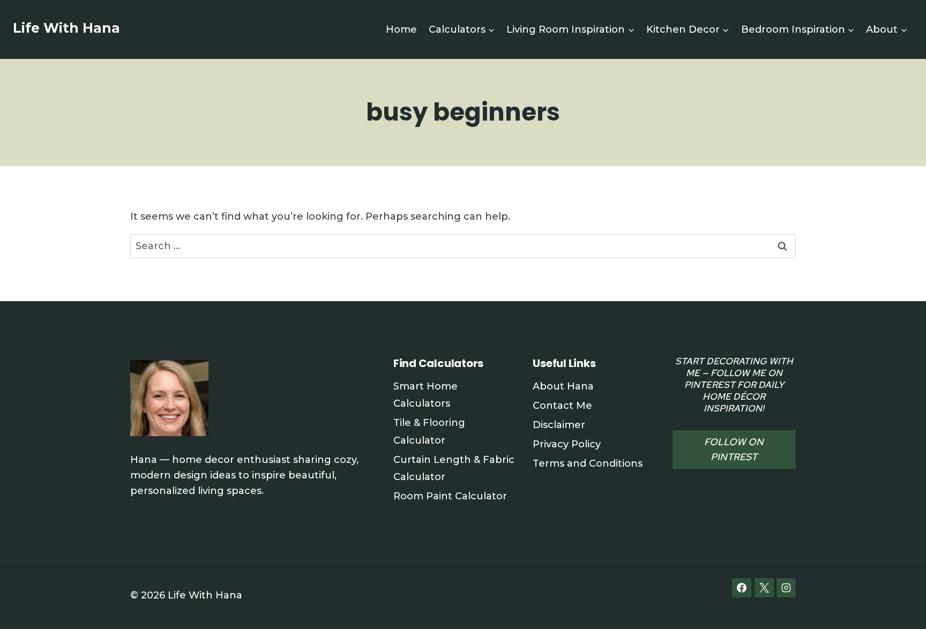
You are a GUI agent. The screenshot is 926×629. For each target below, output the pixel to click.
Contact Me (562, 405)
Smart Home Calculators (425, 394)
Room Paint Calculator (450, 496)
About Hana (563, 386)
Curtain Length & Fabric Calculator (453, 468)
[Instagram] (786, 587)
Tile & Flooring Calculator (429, 431)
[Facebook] (741, 587)
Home (401, 29)
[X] (764, 587)
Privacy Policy (567, 444)
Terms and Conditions (588, 463)
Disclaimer (559, 425)
